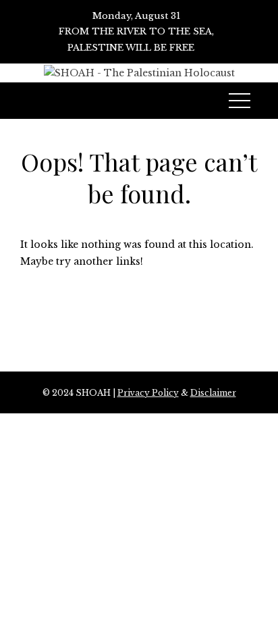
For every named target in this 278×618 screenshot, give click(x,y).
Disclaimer (213, 393)
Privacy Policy (148, 393)
